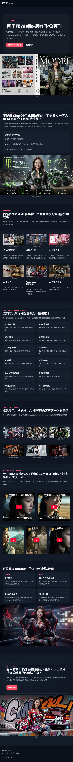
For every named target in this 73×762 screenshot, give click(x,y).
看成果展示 (29, 45)
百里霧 (8, 3)
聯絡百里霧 (11, 687)
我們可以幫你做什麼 (14, 45)
